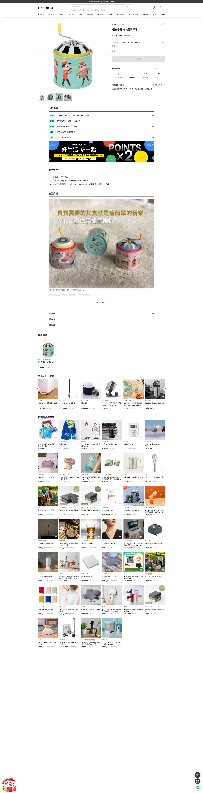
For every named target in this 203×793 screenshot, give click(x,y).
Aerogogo (41, 508)
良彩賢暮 (148, 442)
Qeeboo (105, 508)
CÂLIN (104, 541)
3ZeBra (147, 541)
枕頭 (91, 10)
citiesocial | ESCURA (66, 508)
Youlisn (104, 640)
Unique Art (127, 400)
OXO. (146, 475)
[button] (42, 97)
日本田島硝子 (85, 541)
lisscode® (62, 607)
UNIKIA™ (62, 400)
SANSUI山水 (127, 541)
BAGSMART (127, 508)
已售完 (138, 59)
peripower (105, 400)
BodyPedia (84, 574)
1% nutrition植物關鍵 (88, 640)
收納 (79, 10)
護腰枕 (97, 10)
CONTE (126, 475)
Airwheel (62, 640)
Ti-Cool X (105, 574)
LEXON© (41, 607)
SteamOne (105, 442)
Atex (61, 574)
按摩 (87, 10)
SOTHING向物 (64, 475)
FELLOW (41, 574)
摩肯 (39, 442)
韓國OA (104, 607)
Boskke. (83, 442)
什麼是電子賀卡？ (159, 85)
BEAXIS (126, 442)
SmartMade (42, 541)
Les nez (62, 541)
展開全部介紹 (100, 302)
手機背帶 (74, 10)
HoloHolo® (84, 475)
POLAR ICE (84, 400)
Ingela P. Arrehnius (44, 359)
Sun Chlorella (149, 508)
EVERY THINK (107, 475)
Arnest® (41, 400)
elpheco (148, 400)
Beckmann (41, 475)
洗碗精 (103, 10)
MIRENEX (126, 574)
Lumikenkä (63, 442)
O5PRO (83, 607)
